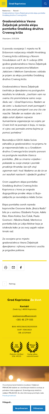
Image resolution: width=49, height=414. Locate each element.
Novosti (16, 11)
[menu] (3, 3)
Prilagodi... (7, 402)
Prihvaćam (38, 408)
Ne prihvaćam (21, 408)
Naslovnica (6, 11)
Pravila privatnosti (9, 396)
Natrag (12, 284)
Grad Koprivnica (17, 3)
